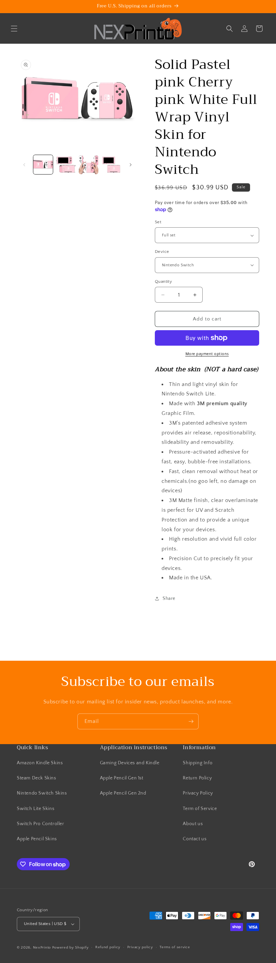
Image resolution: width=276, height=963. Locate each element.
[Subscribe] (190, 721)
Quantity (163, 281)
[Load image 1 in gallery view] (43, 165)
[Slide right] (130, 164)
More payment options (207, 354)
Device (162, 251)
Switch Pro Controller (40, 823)
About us (193, 823)
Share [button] (169, 598)
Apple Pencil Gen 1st (121, 778)
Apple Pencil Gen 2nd (123, 793)
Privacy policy (140, 947)
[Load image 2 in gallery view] (66, 165)
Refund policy (107, 947)
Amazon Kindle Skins (40, 763)
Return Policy (197, 778)
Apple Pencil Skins (37, 839)
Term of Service (200, 808)
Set (158, 222)
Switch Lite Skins (35, 808)
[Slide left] (24, 164)
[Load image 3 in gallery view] (88, 165)
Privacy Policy (198, 793)
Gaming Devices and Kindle (130, 763)
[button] (14, 28)
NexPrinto (42, 948)
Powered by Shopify (70, 948)
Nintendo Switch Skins (42, 793)
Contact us (194, 839)
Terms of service (175, 947)
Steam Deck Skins (36, 778)
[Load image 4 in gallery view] (111, 165)
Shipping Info (197, 763)
